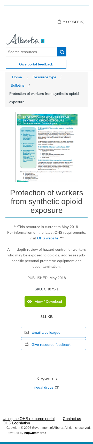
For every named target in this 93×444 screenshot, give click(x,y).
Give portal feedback (36, 64)
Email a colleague (46, 332)
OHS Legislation (16, 423)
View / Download (48, 301)
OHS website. (48, 238)
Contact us (72, 418)
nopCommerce (35, 433)
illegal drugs (43, 387)
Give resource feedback (51, 344)
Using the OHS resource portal (29, 418)
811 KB (47, 317)
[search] (61, 51)
